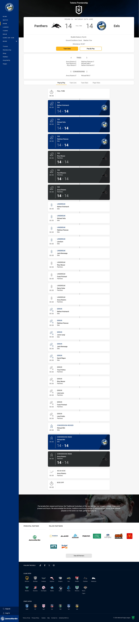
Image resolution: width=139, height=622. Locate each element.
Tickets (5, 46)
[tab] (61, 83)
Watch (5, 20)
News (5, 16)
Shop (4, 53)
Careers (44, 618)
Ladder (6, 27)
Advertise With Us (64, 618)
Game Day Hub (8, 37)
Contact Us (54, 618)
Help (48, 618)
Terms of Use (26, 618)
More (5, 41)
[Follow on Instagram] (54, 565)
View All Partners (79, 556)
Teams (5, 30)
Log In (7, 613)
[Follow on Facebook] (45, 565)
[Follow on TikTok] (40, 565)
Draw (5, 23)
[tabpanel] (79, 290)
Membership (7, 50)
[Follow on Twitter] (49, 565)
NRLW (5, 34)
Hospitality (6, 60)
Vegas (5, 64)
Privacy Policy (35, 618)
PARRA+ (5, 57)
